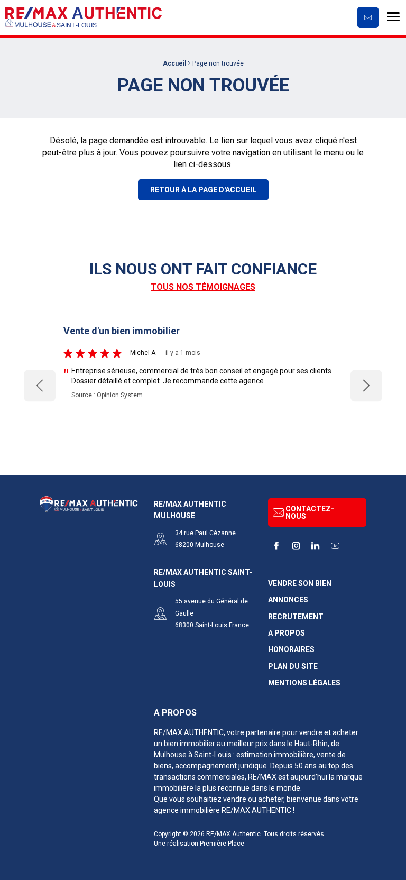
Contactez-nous (309, 512)
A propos (286, 633)
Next (366, 386)
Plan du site (293, 667)
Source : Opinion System (107, 395)
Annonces (288, 600)
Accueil (174, 63)
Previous (40, 385)
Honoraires (291, 650)
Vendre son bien (299, 584)
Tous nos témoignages (203, 287)
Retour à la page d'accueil (203, 190)
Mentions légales (304, 683)
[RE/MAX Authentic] (83, 17)
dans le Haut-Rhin (298, 743)
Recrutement (296, 617)
